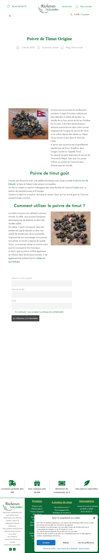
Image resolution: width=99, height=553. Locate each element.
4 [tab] (11, 455)
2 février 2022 (28, 47)
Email (14, 300)
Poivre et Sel (77, 47)
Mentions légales (84, 548)
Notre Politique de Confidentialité (67, 548)
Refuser (66, 542)
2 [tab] (11, 448)
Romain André (51, 47)
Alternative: (12, 406)
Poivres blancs (37, 509)
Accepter (46, 542)
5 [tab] (11, 459)
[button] (94, 518)
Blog (68, 47)
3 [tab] (11, 452)
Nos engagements (62, 510)
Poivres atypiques (37, 512)
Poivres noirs (37, 506)
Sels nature (37, 514)
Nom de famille (18, 289)
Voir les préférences (86, 542)
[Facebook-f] (10, 549)
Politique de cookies (49, 548)
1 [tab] (11, 445)
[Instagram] (14, 549)
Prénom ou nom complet (22, 278)
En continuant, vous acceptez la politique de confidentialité (39, 312)
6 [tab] (11, 462)
